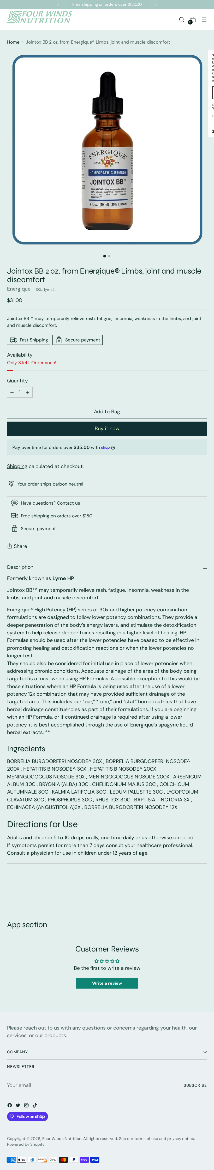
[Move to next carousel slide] (202, 892)
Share (20, 546)
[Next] (156, 4)
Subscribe (195, 1085)
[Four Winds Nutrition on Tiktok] (35, 1106)
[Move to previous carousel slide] (190, 892)
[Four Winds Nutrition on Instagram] (27, 1106)
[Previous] (58, 4)
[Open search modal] (181, 19)
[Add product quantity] (12, 392)
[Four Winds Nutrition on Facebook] (10, 1106)
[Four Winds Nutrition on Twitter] (18, 1106)
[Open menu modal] (204, 19)
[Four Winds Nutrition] (39, 19)
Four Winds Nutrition (61, 1138)
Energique (19, 289)
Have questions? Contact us (50, 503)
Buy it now (107, 428)
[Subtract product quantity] (27, 392)
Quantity (17, 380)
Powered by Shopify (25, 1144)
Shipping (17, 466)
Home (13, 42)
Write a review (107, 983)
